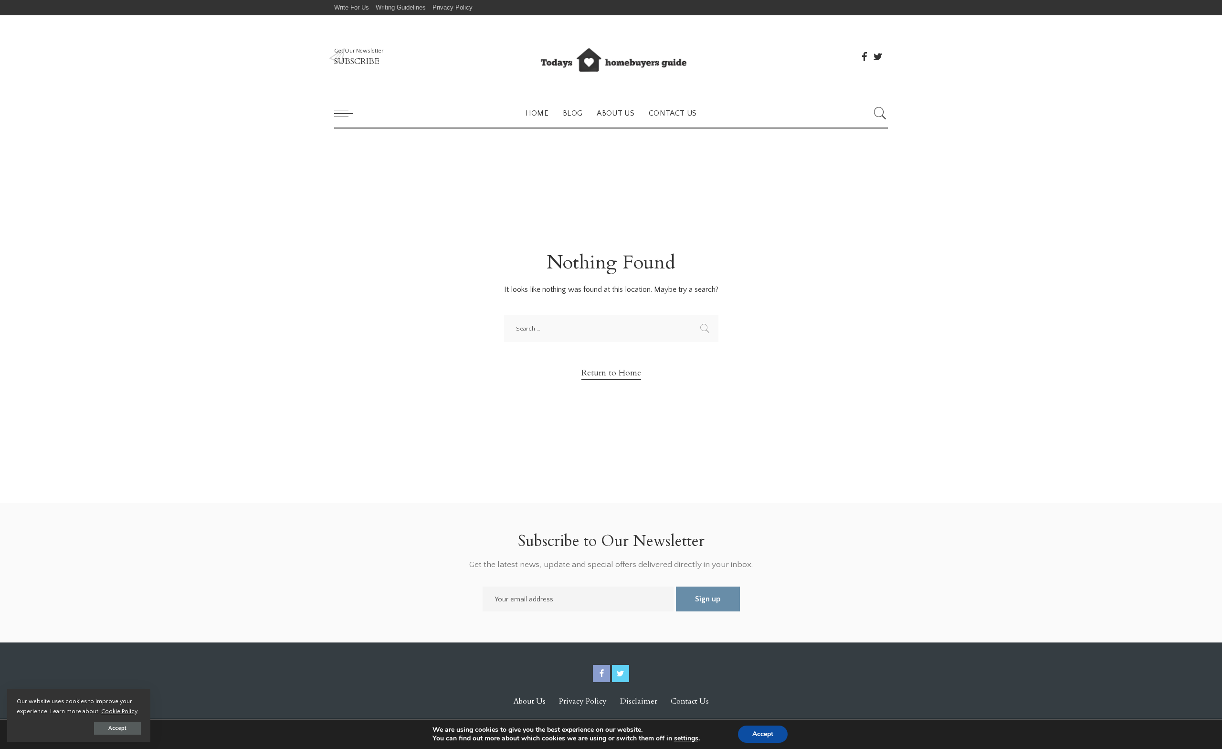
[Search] (880, 113)
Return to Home (611, 372)
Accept (117, 728)
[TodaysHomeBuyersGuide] (611, 57)
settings (686, 738)
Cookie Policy (119, 711)
